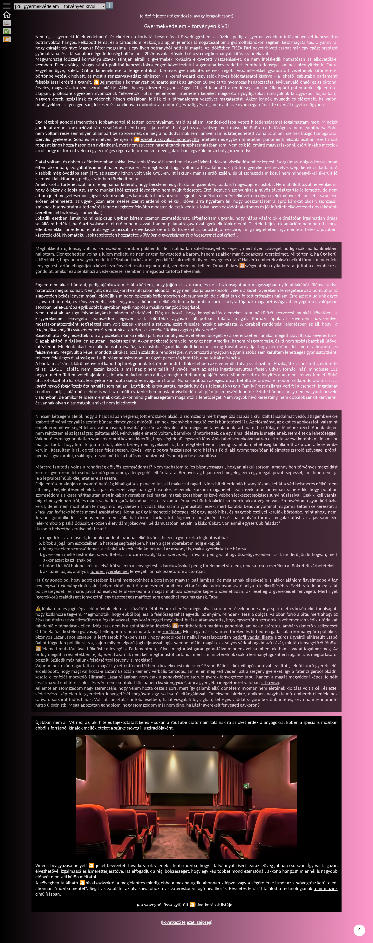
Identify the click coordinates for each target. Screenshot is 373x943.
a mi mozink (326, 889)
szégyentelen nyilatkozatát (270, 266)
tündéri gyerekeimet (109, 571)
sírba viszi (270, 683)
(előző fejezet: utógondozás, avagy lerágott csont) (186, 16)
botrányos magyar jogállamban (184, 580)
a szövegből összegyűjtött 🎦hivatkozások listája (186, 905)
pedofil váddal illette (253, 637)
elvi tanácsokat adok (200, 586)
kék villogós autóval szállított (261, 666)
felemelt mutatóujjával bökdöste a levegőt (83, 649)
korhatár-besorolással (158, 37)
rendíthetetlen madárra (201, 626)
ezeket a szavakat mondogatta (169, 139)
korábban (171, 632)
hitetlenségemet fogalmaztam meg (285, 122)
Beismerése (110, 82)
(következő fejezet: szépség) (186, 922)
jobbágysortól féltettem (122, 122)
